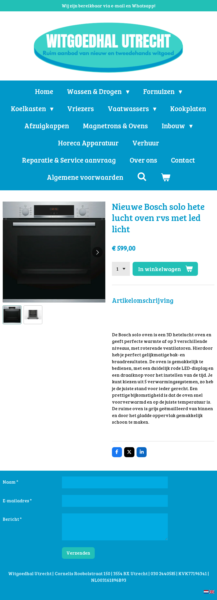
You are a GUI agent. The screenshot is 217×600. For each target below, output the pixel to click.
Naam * (10, 482)
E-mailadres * (17, 501)
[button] (12, 314)
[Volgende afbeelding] (97, 252)
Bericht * (12, 519)
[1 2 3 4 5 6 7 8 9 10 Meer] (121, 269)
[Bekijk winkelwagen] (165, 177)
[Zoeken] (142, 176)
